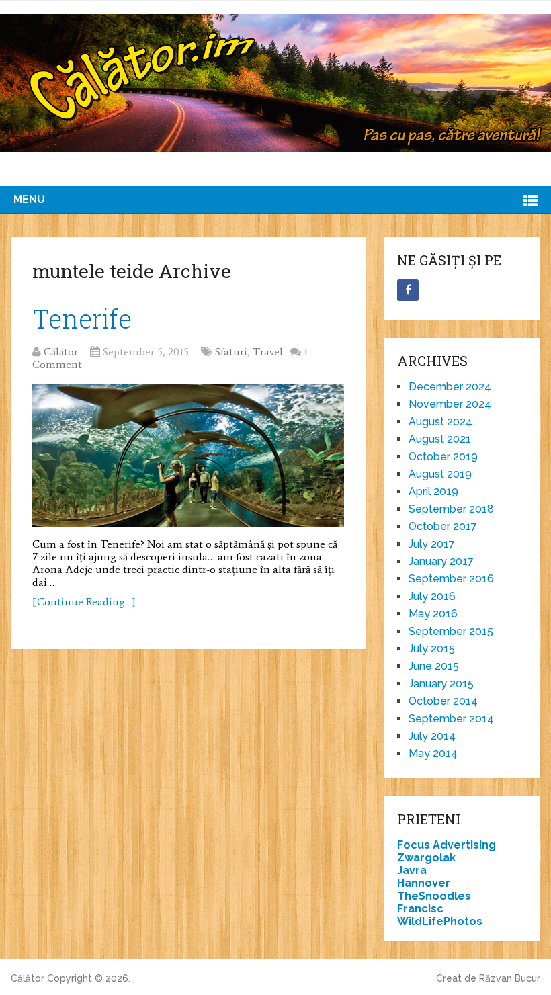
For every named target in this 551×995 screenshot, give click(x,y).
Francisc (420, 908)
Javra (412, 870)
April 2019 (433, 491)
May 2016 (433, 613)
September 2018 (451, 509)
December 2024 (450, 386)
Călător (61, 351)
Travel (268, 351)
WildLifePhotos (439, 921)
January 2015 (441, 683)
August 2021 (440, 439)
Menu (29, 199)
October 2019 (443, 456)
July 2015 (432, 648)
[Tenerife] (188, 455)
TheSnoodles (434, 896)
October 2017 (443, 526)
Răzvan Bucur (509, 978)
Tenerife (82, 318)
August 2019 (440, 474)
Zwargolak (426, 857)
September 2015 (451, 631)
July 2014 (432, 736)
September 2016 (451, 578)
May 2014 (433, 753)
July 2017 (432, 543)
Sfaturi (231, 351)
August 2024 (440, 421)
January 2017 (441, 561)
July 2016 (432, 596)
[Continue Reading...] (84, 601)
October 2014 (443, 701)
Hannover (423, 883)
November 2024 (450, 404)
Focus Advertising (446, 844)
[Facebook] (408, 290)
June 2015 (434, 666)
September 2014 (451, 718)
